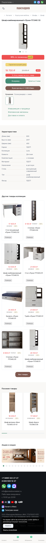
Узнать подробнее (10, 530)
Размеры (8, 237)
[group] (19, 456)
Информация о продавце (19, 109)
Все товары (23, 374)
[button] (20, 51)
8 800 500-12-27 (9, 481)
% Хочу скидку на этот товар (23, 75)
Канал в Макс (10, 507)
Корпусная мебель (22, 15)
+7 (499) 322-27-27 (10, 478)
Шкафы (34, 15)
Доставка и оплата (16, 115)
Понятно (8, 526)
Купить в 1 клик (34, 81)
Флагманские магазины (18, 112)
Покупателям (7, 2)
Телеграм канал (11, 510)
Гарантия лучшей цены (17, 65)
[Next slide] (40, 38)
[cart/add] (19, 237)
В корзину (15, 81)
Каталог (9, 15)
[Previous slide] (6, 38)
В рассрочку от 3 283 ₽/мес (23, 88)
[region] (23, 14)
